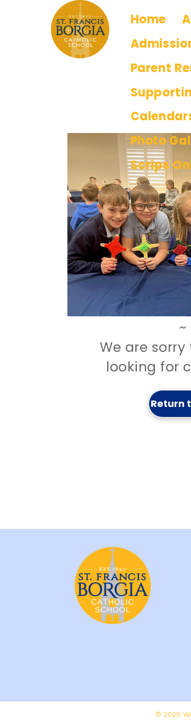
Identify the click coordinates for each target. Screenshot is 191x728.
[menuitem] (149, 19)
